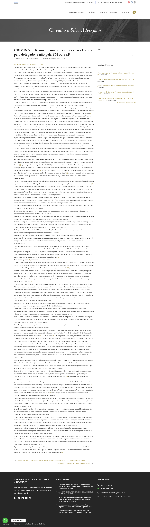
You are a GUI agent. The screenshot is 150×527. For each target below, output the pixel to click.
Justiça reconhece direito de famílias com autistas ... (116, 83)
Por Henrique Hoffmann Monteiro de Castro (28, 64)
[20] (91, 385)
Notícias (91, 12)
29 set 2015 (20, 58)
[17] (31, 366)
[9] (23, 243)
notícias (46, 58)
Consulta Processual (108, 12)
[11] (30, 260)
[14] (70, 314)
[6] (92, 184)
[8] (58, 233)
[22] (21, 425)
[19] (20, 379)
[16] (54, 336)
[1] (66, 105)
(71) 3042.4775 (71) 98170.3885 (110, 2)
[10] (59, 257)
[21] (50, 393)
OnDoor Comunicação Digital (35, 524)
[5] (67, 173)
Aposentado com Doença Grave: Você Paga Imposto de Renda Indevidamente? (74, 506)
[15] (41, 336)
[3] (20, 165)
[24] (62, 452)
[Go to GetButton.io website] (5, 524)
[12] (68, 268)
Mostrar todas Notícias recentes (126, 103)
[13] (31, 281)
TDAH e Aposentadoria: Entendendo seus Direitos (116, 76)
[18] (66, 376)
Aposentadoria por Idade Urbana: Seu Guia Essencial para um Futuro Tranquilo (74, 511)
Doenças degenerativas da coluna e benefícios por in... (116, 71)
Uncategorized (54, 58)
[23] (66, 450)
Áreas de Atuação (76, 12)
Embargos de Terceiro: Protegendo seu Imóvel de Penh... (116, 90)
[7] (43, 208)
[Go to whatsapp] (5, 520)
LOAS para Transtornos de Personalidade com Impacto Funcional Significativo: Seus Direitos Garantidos (75, 499)
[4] (40, 170)
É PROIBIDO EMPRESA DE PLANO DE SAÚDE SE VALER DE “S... (115, 96)
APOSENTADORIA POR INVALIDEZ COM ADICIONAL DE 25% (76, 493)
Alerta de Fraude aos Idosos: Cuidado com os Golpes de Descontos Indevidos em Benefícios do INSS (76, 486)
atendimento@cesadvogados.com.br (80, 2)
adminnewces (33, 58)
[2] (91, 113)
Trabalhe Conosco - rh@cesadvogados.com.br (116, 496)
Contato (125, 12)
